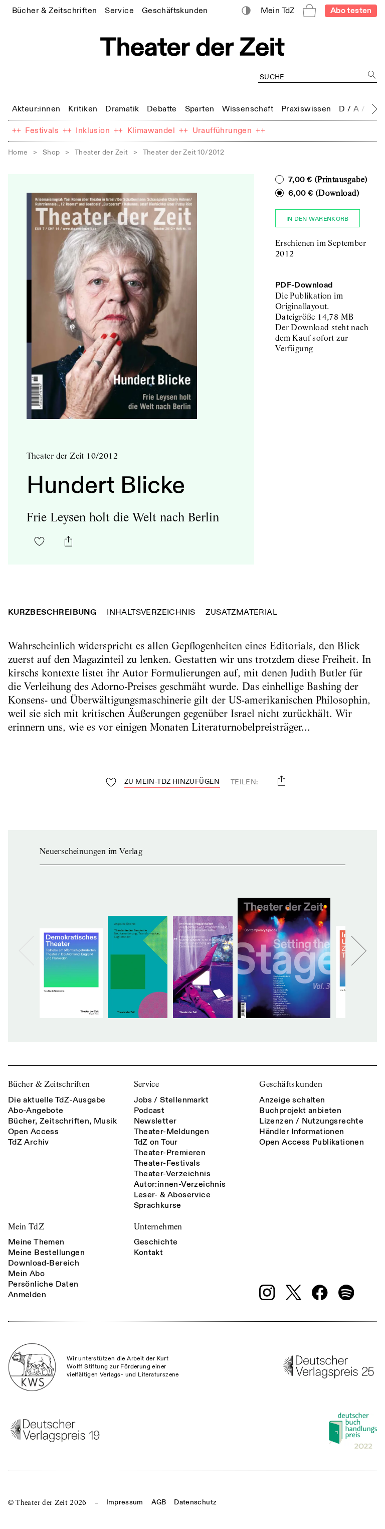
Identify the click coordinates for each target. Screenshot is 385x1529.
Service (146, 1084)
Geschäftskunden (290, 1084)
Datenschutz (195, 1502)
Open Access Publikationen (311, 1142)
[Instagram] (267, 1293)
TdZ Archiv (28, 1142)
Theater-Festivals (167, 1163)
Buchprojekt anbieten (300, 1110)
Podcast (149, 1110)
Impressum (124, 1502)
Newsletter (155, 1121)
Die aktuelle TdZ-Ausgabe (57, 1100)
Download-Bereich (43, 1263)
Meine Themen (36, 1242)
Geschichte (156, 1242)
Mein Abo (26, 1274)
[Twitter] (294, 1292)
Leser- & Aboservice (172, 1195)
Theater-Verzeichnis (172, 1174)
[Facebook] (320, 1293)
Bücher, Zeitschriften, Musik (62, 1121)
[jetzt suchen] (371, 74)
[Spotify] (346, 1293)
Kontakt (148, 1252)
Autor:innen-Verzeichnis (180, 1184)
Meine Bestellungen (46, 1252)
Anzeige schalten (292, 1100)
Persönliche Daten (43, 1284)
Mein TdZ (26, 1226)
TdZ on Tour (156, 1142)
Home (18, 152)
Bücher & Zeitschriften (49, 1084)
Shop (51, 152)
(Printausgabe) (327, 180)
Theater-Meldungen (172, 1132)
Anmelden (27, 1295)
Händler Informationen (301, 1132)
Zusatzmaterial (241, 612)
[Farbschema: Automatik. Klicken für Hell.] (246, 11)
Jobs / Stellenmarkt (171, 1100)
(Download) (324, 193)
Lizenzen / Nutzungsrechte (311, 1121)
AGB (158, 1502)
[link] (54, 10)
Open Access (33, 1132)
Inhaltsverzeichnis (151, 612)
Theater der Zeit (101, 152)
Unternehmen (158, 1226)
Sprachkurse (157, 1205)
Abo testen (351, 11)
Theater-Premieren (170, 1153)
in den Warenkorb (317, 219)
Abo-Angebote (36, 1110)
